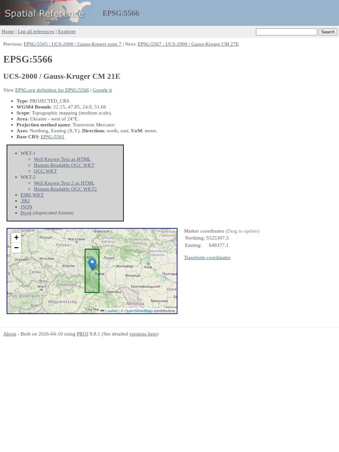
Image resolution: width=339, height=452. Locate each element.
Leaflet (111, 310)
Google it (102, 90)
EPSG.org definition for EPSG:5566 (52, 90)
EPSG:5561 (53, 136)
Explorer (67, 31)
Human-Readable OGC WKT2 (65, 189)
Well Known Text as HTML (62, 159)
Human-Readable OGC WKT (64, 165)
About (9, 334)
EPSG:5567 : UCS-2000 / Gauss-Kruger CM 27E (188, 44)
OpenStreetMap (138, 310)
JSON (26, 206)
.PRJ (25, 200)
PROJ (82, 334)
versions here (143, 334)
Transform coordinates (207, 257)
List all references (36, 31)
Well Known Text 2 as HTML (64, 183)
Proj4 (26, 212)
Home (8, 31)
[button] (92, 264)
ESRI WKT (32, 195)
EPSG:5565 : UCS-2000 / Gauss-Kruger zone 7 (72, 44)
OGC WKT (45, 171)
